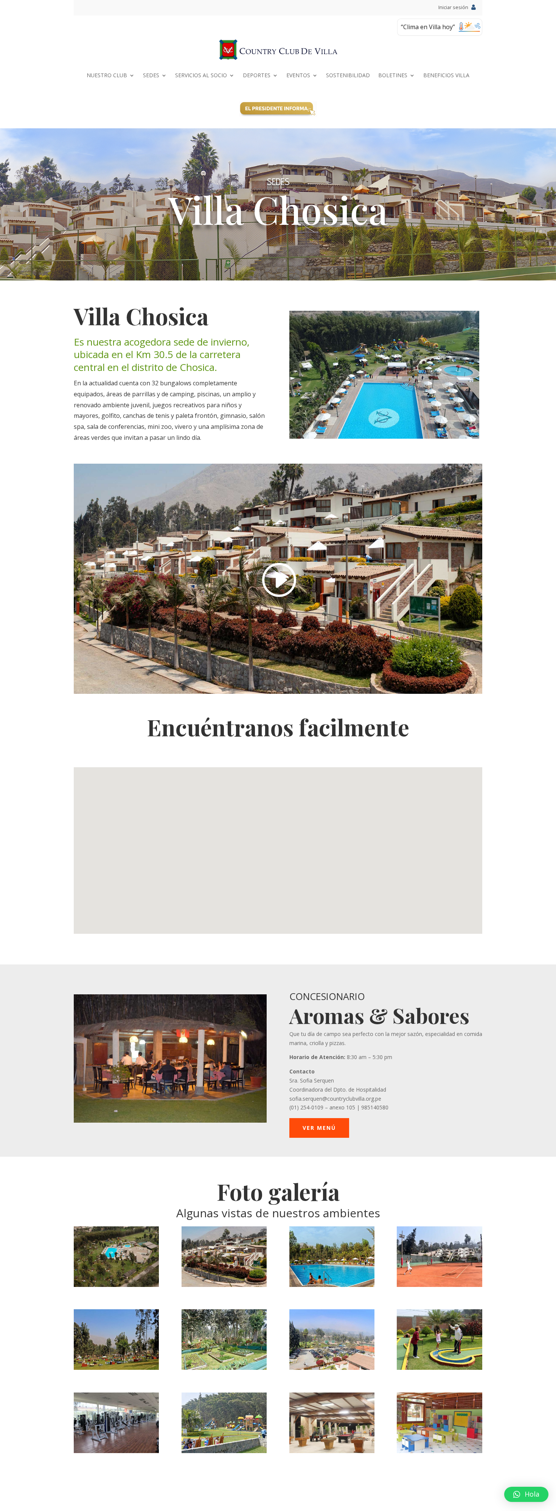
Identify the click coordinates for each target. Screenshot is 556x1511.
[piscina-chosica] (331, 1284)
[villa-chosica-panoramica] (116, 1284)
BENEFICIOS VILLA (446, 75)
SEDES (151, 75)
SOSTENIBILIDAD (348, 75)
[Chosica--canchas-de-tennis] (439, 1284)
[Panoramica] (331, 1367)
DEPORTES (256, 75)
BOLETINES (392, 75)
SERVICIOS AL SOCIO (201, 75)
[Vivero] (224, 1367)
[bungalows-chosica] (224, 1284)
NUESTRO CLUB (107, 75)
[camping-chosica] (116, 1367)
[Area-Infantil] (224, 1451)
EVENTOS (298, 75)
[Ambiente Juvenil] (331, 1451)
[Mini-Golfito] (439, 1367)
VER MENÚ (319, 1127)
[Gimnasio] (116, 1451)
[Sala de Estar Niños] (439, 1451)
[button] (526, 1494)
